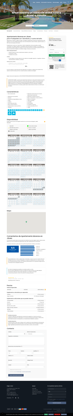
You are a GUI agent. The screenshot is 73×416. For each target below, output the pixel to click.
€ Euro (64, 2)
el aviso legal (19, 371)
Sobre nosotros (35, 389)
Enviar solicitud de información (16, 375)
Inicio (34, 2)
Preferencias (51, 414)
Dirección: (10, 360)
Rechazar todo (57, 414)
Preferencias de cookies (61, 410)
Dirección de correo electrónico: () (15, 346)
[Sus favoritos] (70, 2)
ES (61, 2)
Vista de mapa (56, 2)
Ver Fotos (51, 31)
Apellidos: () (36, 351)
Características (16, 31)
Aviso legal (34, 388)
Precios (45, 31)
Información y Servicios (46, 2)
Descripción (9, 31)
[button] (26, 222)
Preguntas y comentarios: (13, 336)
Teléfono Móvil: (30, 355)
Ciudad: (9, 364)
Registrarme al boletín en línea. (15, 369)
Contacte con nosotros (36, 391)
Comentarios (40, 31)
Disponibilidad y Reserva (26, 31)
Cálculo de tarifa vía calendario (57, 55)
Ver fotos (37, 25)
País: (28, 364)
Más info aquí (63, 414)
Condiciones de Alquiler (47, 409)
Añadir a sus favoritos (57, 57)
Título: (9, 351)
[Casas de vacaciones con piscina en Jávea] (8, 3)
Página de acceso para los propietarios (37, 393)
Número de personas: (31, 331)
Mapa (34, 31)
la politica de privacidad (26, 371)
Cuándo (9, 331)
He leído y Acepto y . (20, 371)
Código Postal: (30, 360)
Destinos (38, 2)
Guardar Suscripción (57, 402)
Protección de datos (56, 409)
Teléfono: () (10, 355)
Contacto (56, 31)
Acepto (46, 414)
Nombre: (22, 351)
